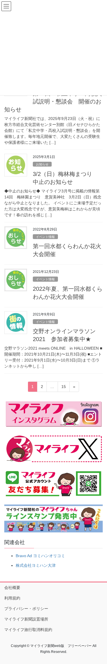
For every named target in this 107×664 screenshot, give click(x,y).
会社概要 (12, 587)
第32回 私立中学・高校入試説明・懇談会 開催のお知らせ (53, 101)
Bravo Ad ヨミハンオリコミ (40, 555)
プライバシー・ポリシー (26, 608)
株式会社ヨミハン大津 (36, 565)
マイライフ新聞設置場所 (26, 619)
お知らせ (42, 164)
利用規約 (12, 598)
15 (63, 388)
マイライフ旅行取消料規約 (28, 629)
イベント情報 (45, 236)
